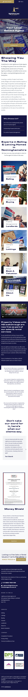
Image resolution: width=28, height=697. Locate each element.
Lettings (3, 615)
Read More (14, 541)
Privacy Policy (4, 638)
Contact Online (21, 559)
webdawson (8, 686)
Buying (3, 618)
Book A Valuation (5, 628)
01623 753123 (7, 1)
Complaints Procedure (6, 636)
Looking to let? (14, 45)
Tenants (3, 620)
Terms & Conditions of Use (7, 641)
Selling (3, 613)
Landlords (3, 623)
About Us (3, 625)
